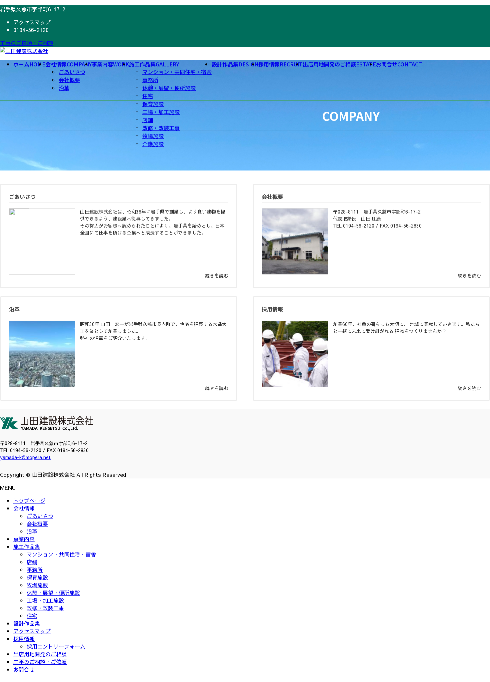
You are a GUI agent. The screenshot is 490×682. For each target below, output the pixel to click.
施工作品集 (26, 546)
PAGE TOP (473, 655)
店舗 (147, 120)
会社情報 (24, 508)
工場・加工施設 (161, 112)
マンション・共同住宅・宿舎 (177, 72)
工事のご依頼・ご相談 (26, 42)
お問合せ (24, 669)
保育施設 (153, 104)
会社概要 (69, 80)
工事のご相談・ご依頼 (40, 661)
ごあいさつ (72, 72)
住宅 (147, 96)
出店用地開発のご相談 (40, 654)
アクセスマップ (32, 22)
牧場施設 (153, 136)
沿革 (64, 88)
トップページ (29, 500)
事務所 (150, 80)
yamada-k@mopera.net (25, 457)
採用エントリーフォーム (56, 646)
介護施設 (153, 144)
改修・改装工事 (161, 128)
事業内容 (24, 539)
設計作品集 (26, 623)
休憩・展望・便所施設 (169, 88)
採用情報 (24, 638)
